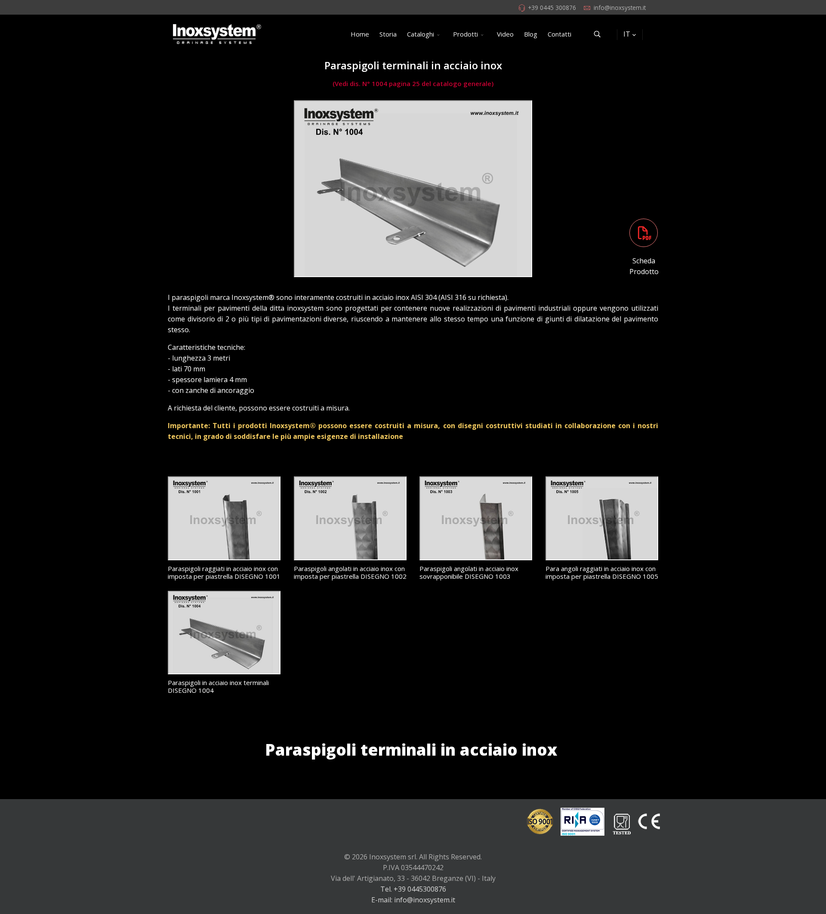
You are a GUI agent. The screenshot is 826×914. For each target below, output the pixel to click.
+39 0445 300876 (552, 7)
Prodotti (465, 34)
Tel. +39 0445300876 (413, 889)
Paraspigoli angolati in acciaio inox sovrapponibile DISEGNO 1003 (468, 572)
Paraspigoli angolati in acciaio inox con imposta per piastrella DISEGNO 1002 (350, 572)
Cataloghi (420, 34)
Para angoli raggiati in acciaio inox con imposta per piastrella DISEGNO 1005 (602, 572)
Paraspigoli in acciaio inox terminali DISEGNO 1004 (218, 686)
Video (505, 34)
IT (626, 34)
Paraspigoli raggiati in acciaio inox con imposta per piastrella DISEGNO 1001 (224, 572)
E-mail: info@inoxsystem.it (413, 900)
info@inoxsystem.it (620, 7)
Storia (388, 34)
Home (360, 34)
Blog (530, 34)
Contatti (559, 34)
